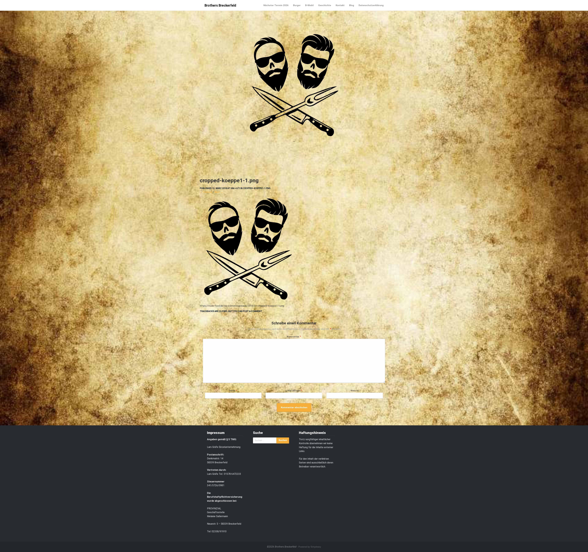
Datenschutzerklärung (371, 5)
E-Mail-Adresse (294, 390)
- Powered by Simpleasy (309, 546)
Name (233, 390)
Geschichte (324, 5)
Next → (219, 192)
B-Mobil (309, 5)
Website (355, 390)
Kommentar (294, 336)
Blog (351, 5)
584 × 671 (235, 188)
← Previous (206, 192)
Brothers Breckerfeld (220, 5)
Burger (297, 5)
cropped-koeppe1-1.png (256, 188)
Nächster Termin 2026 (275, 5)
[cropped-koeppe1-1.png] (294, 249)
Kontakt (340, 5)
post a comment (252, 311)
